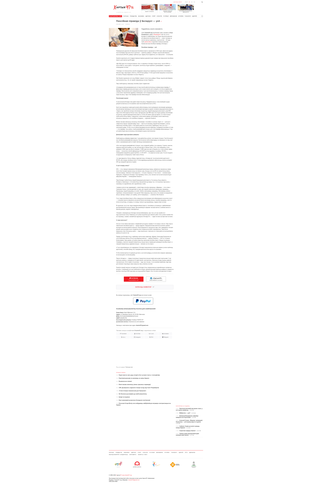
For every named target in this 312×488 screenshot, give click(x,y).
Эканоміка (141, 16)
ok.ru (124, 337)
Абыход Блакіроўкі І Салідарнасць (118, 454)
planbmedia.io (148, 41)
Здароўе (194, 16)
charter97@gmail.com (134, 480)
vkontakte (166, 333)
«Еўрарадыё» (157, 34)
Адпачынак (192, 452)
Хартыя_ (123, 7)
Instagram (138, 337)
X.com (152, 333)
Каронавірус (132, 454)
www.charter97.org (127, 475)
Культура (159, 16)
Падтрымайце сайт (134, 279)
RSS (152, 337)
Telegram (166, 337)
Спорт (154, 16)
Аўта (186, 452)
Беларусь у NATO (142, 454)
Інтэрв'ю (180, 16)
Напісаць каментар (144, 287)
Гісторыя (166, 16)
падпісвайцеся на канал (156, 279)
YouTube (138, 333)
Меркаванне (173, 16)
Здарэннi (148, 16)
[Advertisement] (141, 353)
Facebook (124, 333)
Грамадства (133, 16)
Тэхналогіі (188, 16)
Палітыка (126, 16)
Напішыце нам (129, 367)
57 (161, 21)
